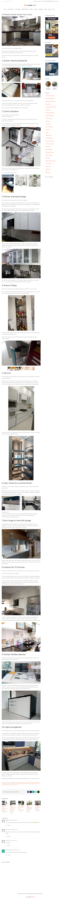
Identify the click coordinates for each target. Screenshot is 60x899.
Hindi (47, 132)
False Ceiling (49, 118)
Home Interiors (49, 138)
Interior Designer (50, 144)
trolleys (12, 784)
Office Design (49, 155)
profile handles (37, 783)
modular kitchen (32, 783)
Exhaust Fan (3, 783)
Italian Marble (49, 149)
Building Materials (50, 112)
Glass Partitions (49, 127)
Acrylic (27, 782)
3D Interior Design (50, 98)
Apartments (48, 104)
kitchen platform (18, 783)
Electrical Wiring (49, 115)
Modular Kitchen (17, 782)
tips (9, 784)
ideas (11, 783)
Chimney (35, 782)
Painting (48, 158)
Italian (15, 783)
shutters (3, 784)
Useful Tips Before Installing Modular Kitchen (29, 807)
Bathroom (48, 110)
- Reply (17, 820)
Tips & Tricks (49, 163)
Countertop (38, 782)
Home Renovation (50, 141)
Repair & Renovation (50, 161)
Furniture (48, 124)
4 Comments (16, 784)
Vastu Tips (48, 166)
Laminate (28, 783)
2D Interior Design (50, 95)
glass (9, 783)
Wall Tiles (48, 169)
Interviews (48, 146)
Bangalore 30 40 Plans (51, 107)
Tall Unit (7, 784)
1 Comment (21, 810)
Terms (37, 893)
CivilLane (4, 782)
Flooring (48, 121)
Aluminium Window (50, 101)
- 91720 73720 (41, 1)
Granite (47, 129)
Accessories (24, 782)
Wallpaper (48, 172)
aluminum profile (30, 782)
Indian (13, 783)
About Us (40, 893)
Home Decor (49, 135)
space (5, 784)
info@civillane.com (54, 1)
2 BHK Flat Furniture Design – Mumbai (37, 807)
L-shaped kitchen (24, 783)
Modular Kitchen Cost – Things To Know (21, 807)
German (7, 783)
